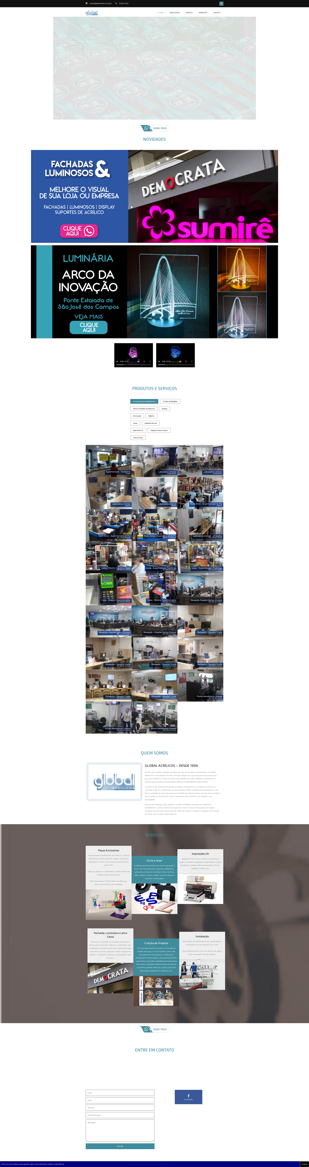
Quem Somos (174, 12)
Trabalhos (203, 12)
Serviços (189, 12)
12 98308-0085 (159, 1081)
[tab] (144, 401)
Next (305, 65)
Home (161, 12)
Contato (216, 12)
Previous (3, 65)
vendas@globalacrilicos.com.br (100, 3)
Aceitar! (304, 1164)
